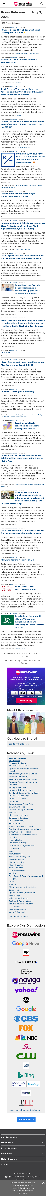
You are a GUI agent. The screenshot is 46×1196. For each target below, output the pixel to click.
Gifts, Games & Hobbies (20, 832)
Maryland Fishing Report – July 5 (17, 560)
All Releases (14, 761)
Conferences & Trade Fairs (21, 804)
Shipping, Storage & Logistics (22, 887)
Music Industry (16, 868)
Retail (11, 881)
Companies (34, 53)
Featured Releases (17, 758)
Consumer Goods (21, 147)
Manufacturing (15, 854)
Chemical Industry (17, 798)
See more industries (18, 916)
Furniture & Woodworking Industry (25, 829)
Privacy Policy (34, 1177)
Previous (11, 653)
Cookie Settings (23, 1180)
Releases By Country (18, 763)
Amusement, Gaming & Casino (23, 774)
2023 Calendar (29, 660)
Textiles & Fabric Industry (21, 901)
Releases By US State (19, 765)
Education (13, 812)
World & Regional (17, 912)
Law (29, 147)
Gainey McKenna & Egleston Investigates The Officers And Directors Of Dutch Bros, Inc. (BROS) (22, 124)
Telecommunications (18, 898)
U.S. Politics (14, 906)
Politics (18, 83)
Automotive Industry (18, 776)
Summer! (5, 353)
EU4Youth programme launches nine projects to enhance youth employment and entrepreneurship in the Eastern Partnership (22, 498)
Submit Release (26, 1119)
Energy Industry (16, 821)
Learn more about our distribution (25, 1110)
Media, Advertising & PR (20, 856)
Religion (13, 879)
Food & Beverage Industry (21, 826)
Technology (14, 895)
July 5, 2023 (13, 27)
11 (42, 653)
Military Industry (16, 859)
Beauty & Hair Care (17, 787)
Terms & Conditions (21, 1173)
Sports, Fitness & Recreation (22, 893)
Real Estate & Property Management (26, 876)
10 (39, 653)
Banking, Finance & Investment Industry (29, 185)
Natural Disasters (17, 870)
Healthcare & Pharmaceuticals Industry (13, 417)
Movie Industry (16, 865)
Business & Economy (23, 53)
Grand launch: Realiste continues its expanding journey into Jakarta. (27, 426)
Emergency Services (18, 818)
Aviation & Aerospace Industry (23, 779)
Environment (20, 648)
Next (23, 656)
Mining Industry (16, 862)
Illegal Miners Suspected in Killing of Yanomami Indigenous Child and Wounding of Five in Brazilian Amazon (29, 622)
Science (12, 884)
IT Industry (14, 848)
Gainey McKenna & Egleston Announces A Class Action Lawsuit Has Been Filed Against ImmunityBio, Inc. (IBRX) (23, 226)
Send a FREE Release (19, 744)
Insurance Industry (17, 843)
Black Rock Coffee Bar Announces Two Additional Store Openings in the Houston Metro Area (22, 458)
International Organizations (22, 845)
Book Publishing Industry (21, 790)
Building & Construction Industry (24, 793)
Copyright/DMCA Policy (13, 1177)
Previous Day (14, 660)
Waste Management (18, 909)
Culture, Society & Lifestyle (24, 484)
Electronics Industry (18, 815)
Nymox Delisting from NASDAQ (18, 392)
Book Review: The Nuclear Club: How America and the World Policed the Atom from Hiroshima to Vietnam (22, 92)
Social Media (14, 890)
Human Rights (15, 840)
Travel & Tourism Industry (21, 904)
